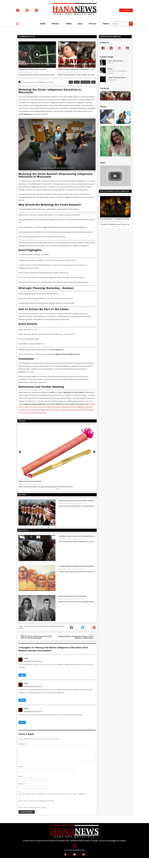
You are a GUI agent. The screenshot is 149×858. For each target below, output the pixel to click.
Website (21, 784)
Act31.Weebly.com (25, 114)
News (93, 82)
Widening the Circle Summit (73, 392)
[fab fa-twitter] (27, 10)
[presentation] (20, 452)
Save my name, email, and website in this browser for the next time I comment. (52, 794)
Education (38, 626)
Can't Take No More (115, 61)
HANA (71, 82)
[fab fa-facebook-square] (71, 627)
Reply (22, 675)
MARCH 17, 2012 (55, 392)
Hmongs (77, 82)
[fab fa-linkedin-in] (36, 10)
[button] (54, 489)
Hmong (45, 626)
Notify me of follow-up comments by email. (36, 801)
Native (20, 628)
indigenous (53, 626)
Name (21, 766)
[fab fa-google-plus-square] (94, 627)
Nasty (110, 69)
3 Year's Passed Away (116, 77)
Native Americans (85, 82)
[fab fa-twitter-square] (82, 627)
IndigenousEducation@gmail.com (67, 354)
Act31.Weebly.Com (57, 350)
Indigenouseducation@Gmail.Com (36, 404)
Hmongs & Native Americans (29, 484)
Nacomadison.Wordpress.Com (77, 404)
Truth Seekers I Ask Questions (70, 72)
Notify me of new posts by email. (32, 807)
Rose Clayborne (25, 72)
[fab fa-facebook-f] (17, 10)
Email (21, 776)
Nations (61, 626)
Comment (22, 744)
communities (28, 626)
